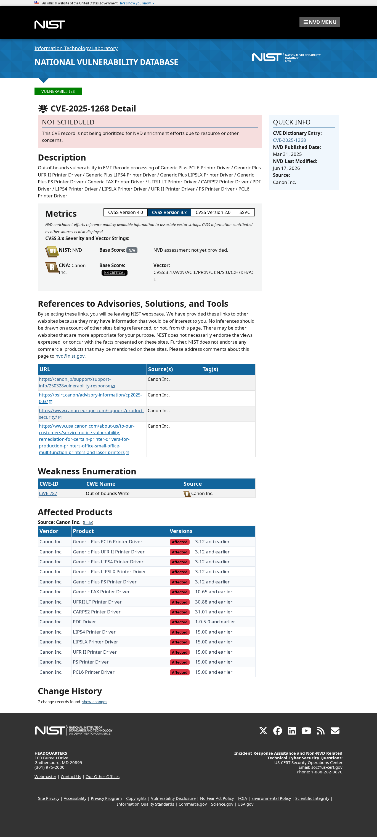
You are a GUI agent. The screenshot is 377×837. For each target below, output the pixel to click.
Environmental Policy (271, 798)
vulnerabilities (58, 91)
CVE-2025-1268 (289, 140)
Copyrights (136, 798)
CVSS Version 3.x (169, 212)
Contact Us (71, 776)
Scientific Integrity (312, 798)
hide (88, 522)
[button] (319, 22)
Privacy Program (106, 798)
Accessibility (75, 798)
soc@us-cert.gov (327, 767)
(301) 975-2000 (49, 767)
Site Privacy (48, 798)
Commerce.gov (193, 804)
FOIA (242, 798)
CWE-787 (48, 493)
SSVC (245, 212)
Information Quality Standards (145, 804)
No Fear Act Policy (217, 798)
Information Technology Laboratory (76, 48)
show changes (94, 701)
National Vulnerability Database (106, 62)
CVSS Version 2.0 (213, 212)
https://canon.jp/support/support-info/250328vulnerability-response (75, 382)
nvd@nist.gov (69, 356)
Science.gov (222, 804)
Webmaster (45, 776)
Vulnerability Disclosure (173, 798)
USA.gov (245, 804)
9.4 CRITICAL (114, 272)
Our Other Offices (103, 776)
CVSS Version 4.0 (125, 212)
